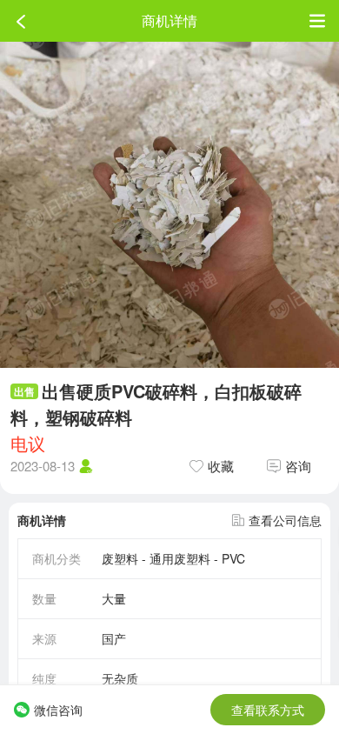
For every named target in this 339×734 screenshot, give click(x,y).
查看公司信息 (285, 520)
